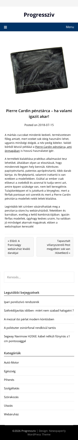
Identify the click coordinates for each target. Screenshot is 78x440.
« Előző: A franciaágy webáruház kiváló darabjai (19, 247)
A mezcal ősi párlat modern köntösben (29, 319)
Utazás (8, 405)
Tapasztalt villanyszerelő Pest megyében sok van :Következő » (58, 247)
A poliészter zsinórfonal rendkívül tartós (30, 328)
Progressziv (39, 14)
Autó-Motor (11, 362)
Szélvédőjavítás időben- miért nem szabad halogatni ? (39, 310)
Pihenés (9, 380)
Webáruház (11, 414)
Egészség (10, 371)
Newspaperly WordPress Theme (46, 432)
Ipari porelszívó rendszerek (21, 302)
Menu (70, 27)
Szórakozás (11, 397)
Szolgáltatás (11, 388)
